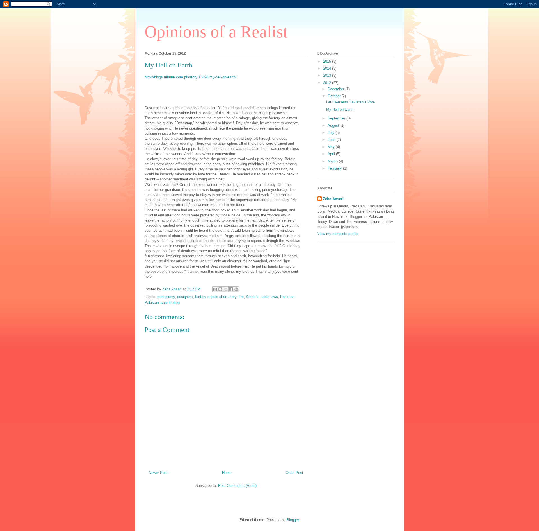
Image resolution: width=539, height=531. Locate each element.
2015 (327, 61)
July (331, 132)
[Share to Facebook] (231, 289)
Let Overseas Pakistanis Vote (350, 102)
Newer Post (158, 473)
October (335, 96)
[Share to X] (226, 289)
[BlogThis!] (220, 289)
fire (241, 297)
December (336, 89)
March (333, 161)
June (332, 139)
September (337, 118)
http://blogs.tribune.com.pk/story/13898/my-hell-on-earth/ (191, 77)
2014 (327, 68)
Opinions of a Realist (216, 31)
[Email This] (215, 289)
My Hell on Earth (339, 109)
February (335, 168)
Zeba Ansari (333, 199)
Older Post (294, 473)
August (334, 125)
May (332, 147)
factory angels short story (215, 297)
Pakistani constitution (162, 302)
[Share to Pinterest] (236, 289)
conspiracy (166, 297)
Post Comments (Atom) (237, 485)
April (332, 154)
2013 (327, 75)
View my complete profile (337, 234)
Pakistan (287, 297)
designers (185, 297)
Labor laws (269, 297)
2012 (327, 83)
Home (227, 473)
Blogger (293, 520)
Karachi (252, 297)
